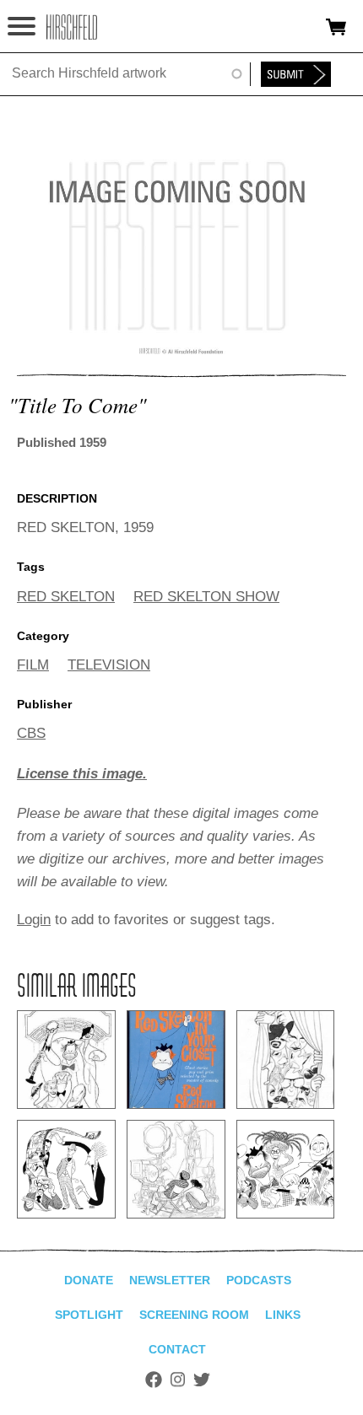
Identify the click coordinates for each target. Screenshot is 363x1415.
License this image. (82, 774)
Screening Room (194, 1314)
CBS (31, 733)
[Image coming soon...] (181, 351)
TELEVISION (109, 665)
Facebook (153, 1379)
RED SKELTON (66, 597)
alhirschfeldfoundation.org (71, 27)
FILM (33, 665)
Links (283, 1314)
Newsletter (169, 1280)
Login (34, 920)
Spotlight (89, 1314)
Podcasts (258, 1280)
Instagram (178, 1379)
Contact (177, 1349)
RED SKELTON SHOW (206, 597)
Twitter (201, 1379)
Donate (88, 1280)
